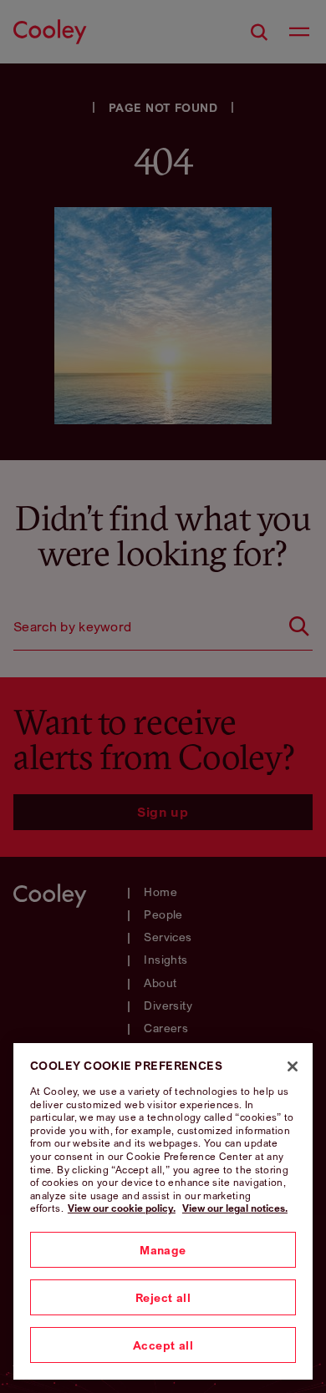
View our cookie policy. (122, 1208)
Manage (163, 1250)
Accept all (163, 1345)
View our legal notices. (235, 1208)
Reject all (163, 1297)
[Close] (292, 1066)
